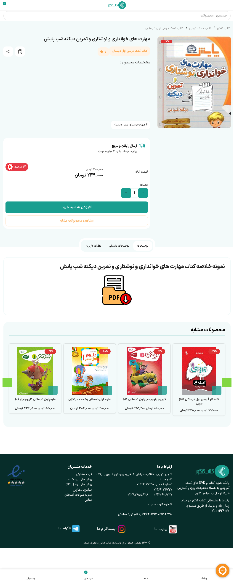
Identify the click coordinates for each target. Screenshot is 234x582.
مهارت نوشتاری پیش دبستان (129, 125)
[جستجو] (8, 15)
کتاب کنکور (223, 28)
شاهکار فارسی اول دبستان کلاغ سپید (199, 401)
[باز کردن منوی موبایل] (229, 5)
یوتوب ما (161, 529)
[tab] (142, 246)
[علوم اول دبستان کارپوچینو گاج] (35, 371)
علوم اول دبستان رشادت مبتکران (89, 399)
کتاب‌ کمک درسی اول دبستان (164, 28)
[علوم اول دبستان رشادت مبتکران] (89, 371)
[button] (216, 390)
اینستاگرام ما (107, 529)
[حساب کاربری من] (15, 5)
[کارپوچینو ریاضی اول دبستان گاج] (144, 371)
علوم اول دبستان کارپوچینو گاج (35, 399)
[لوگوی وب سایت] (117, 5)
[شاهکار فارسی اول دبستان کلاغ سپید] (198, 371)
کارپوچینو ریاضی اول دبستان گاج (144, 399)
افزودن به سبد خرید (77, 207)
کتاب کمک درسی (199, 28)
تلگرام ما (64, 528)
